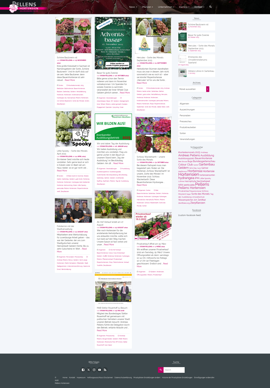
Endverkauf (121, 253)
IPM (197, 178)
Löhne (181, 181)
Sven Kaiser (108, 345)
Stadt (86, 263)
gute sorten (146, 94)
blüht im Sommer (78, 176)
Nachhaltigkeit (203, 181)
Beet (69, 176)
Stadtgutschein (62, 266)
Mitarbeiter (80, 263)
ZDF (195, 200)
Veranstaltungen (111, 98)
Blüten (86, 176)
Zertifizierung (184, 203)
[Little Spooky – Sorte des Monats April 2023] (73, 128)
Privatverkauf (118, 259)
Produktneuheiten (188, 127)
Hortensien (67, 94)
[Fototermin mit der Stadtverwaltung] (73, 210)
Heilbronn (182, 171)
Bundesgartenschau (204, 161)
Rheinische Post (110, 342)
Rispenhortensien (102, 262)
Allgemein (102, 98)
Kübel (75, 185)
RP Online (119, 342)
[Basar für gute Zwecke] (113, 43)
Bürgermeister (107, 339)
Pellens (108, 104)
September (140, 107)
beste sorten (146, 91)
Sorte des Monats (78, 101)
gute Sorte (79, 179)
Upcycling (115, 107)
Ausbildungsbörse (103, 171)
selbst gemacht (116, 104)
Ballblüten (60, 88)
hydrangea (60, 98)
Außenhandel (101, 175)
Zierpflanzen (61, 104)
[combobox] (193, 89)
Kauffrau (99, 181)
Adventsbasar (101, 101)
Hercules (164, 94)
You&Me (100, 265)
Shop (110, 262)
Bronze (184, 161)
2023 (82, 85)
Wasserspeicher (185, 200)
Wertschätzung (66, 269)
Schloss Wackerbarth (151, 203)
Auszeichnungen (187, 109)
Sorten (61, 85)
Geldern (73, 91)
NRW (180, 185)
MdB (120, 339)
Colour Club (113, 253)
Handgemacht (124, 101)
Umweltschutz (198, 197)
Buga (190, 161)
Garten (59, 179)
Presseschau (79, 257)
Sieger (188, 194)
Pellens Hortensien (82, 98)
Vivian (121, 107)
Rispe (152, 104)
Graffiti (105, 256)
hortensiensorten (77, 94)
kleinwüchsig (68, 185)
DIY (112, 101)
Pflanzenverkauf (108, 259)
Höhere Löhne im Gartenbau (201, 71)
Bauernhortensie (79, 88)
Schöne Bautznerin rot (198, 24)
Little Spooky (82, 185)
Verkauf (126, 262)
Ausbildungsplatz (115, 171)
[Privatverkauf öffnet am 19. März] (153, 226)
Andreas (204, 152)
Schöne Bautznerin (65, 101)
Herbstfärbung (81, 91)
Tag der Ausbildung (122, 181)
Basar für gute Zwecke (198, 35)
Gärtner (161, 91)
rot (58, 101)
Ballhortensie (68, 88)
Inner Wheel (101, 104)
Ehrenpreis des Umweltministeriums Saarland (197, 60)
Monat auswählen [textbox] (187, 89)
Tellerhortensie (118, 262)
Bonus (70, 260)
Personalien (70, 257)
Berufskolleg (123, 175)
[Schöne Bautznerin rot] (73, 35)
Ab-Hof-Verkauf (116, 250)
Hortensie (60, 94)
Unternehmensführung (74, 266)
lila (65, 98)
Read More (70, 80)
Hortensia (140, 97)
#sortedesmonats (74, 85)
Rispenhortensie (159, 104)
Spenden (109, 107)
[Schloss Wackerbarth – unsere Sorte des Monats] (153, 134)
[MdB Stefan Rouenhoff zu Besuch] (113, 288)
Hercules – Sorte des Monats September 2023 (201, 47)
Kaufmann (106, 181)
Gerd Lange (83, 260)
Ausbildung (126, 168)
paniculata (159, 100)
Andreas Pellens (62, 260)
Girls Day (193, 168)
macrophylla (71, 98)
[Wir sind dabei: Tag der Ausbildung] (113, 127)
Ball (157, 190)
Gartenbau (66, 91)
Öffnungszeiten (142, 275)
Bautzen (59, 91)
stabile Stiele (161, 107)
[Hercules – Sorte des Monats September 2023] (153, 35)
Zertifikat (202, 200)
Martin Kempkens (70, 263)
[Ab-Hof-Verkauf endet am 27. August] (113, 204)
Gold (199, 168)
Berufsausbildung (112, 175)
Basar (108, 101)
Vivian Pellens (66, 60)
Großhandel (120, 178)
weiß (167, 107)
